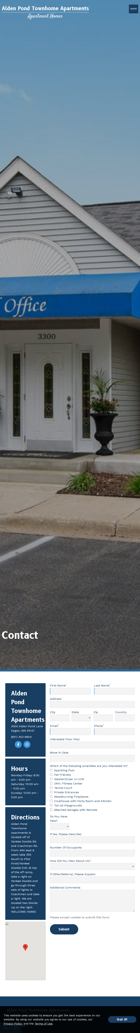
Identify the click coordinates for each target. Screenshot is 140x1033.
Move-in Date (59, 752)
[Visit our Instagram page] (27, 744)
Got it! (122, 1019)
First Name (58, 685)
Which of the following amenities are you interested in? (89, 766)
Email (54, 726)
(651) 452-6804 (21, 737)
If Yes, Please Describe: (66, 834)
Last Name (101, 685)
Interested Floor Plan (65, 739)
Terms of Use (43, 1023)
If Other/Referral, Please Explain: (73, 874)
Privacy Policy (13, 1023)
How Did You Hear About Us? (70, 861)
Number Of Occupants (66, 847)
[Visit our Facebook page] (18, 744)
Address (55, 699)
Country (121, 712)
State (75, 712)
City (52, 712)
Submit (64, 929)
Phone (98, 726)
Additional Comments (65, 887)
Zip (96, 712)
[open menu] (133, 9)
